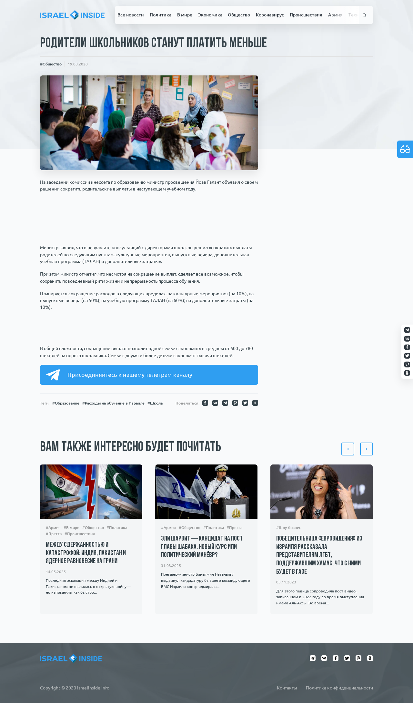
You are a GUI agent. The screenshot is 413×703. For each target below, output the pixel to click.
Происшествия (306, 14)
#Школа (155, 403)
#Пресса (54, 533)
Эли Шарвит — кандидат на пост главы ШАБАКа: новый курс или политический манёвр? (202, 547)
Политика (160, 14)
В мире (184, 14)
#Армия (53, 527)
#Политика (117, 527)
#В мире (71, 527)
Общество (239, 14)
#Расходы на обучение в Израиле (113, 403)
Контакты (287, 687)
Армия (335, 14)
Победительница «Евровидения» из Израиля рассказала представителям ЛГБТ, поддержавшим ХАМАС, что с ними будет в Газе (319, 555)
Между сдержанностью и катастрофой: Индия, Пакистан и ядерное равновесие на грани (86, 553)
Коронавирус (270, 14)
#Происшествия (80, 533)
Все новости (130, 14)
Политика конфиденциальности (339, 687)
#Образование (65, 403)
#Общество (51, 64)
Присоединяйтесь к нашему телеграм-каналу (129, 374)
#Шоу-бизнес (288, 527)
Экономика (210, 14)
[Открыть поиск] (364, 15)
